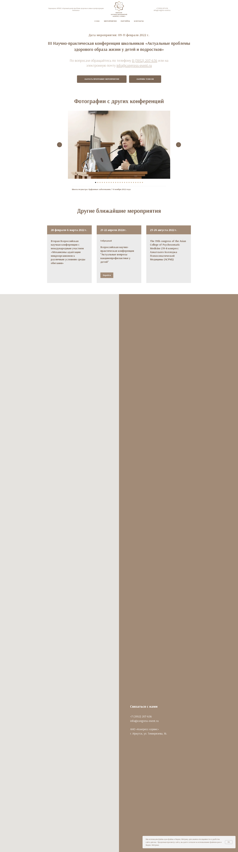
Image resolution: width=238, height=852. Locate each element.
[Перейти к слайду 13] (122, 182)
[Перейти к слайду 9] (113, 182)
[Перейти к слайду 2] (97, 182)
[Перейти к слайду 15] (126, 182)
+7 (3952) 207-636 (162, 8)
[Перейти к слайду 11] (117, 182)
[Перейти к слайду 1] (95, 182)
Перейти (107, 275)
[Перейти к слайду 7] (108, 182)
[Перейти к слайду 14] (124, 182)
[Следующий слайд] (178, 144)
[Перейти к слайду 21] (140, 182)
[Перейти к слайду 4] (102, 182)
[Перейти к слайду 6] (106, 182)
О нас (97, 21)
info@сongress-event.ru (162, 10)
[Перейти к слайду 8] (111, 182)
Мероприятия (110, 21)
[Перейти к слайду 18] (133, 182)
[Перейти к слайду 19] (135, 182)
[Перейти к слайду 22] (142, 182)
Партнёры (125, 21)
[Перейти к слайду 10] (115, 182)
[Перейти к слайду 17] (131, 182)
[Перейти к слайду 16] (129, 182)
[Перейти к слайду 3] (100, 182)
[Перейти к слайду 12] (120, 182)
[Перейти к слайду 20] (137, 182)
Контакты (139, 21)
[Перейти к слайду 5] (104, 182)
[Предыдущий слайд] (59, 144)
